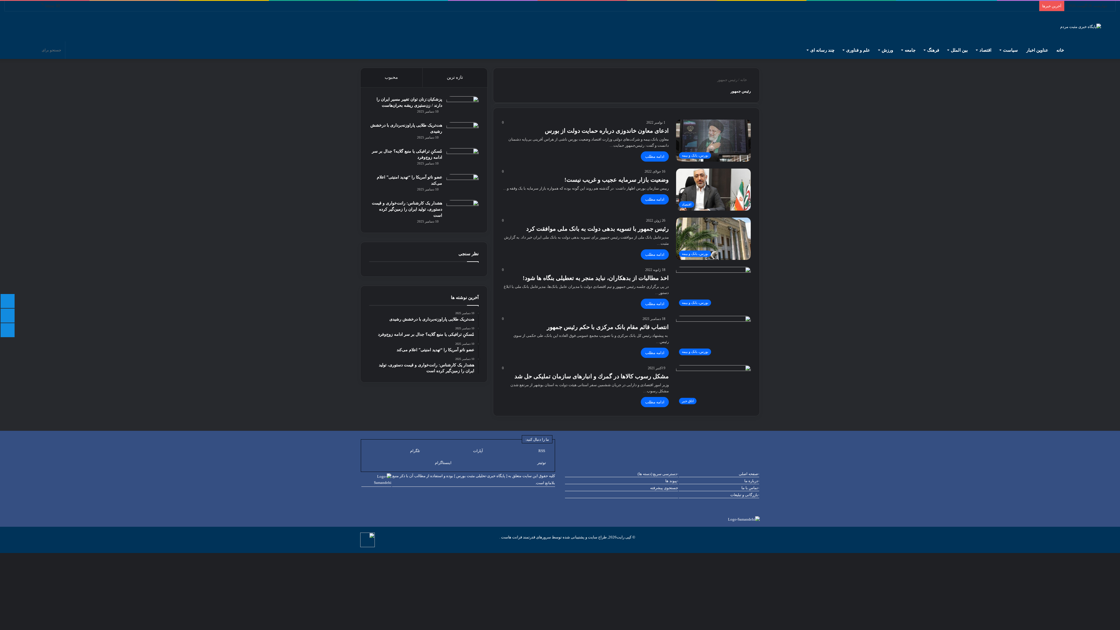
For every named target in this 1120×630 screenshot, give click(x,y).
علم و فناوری (858, 50)
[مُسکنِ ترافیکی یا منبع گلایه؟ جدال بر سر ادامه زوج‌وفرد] (463, 159)
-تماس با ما (750, 488)
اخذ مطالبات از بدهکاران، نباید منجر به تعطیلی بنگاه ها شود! (596, 278)
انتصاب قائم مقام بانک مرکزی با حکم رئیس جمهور (608, 327)
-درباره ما (751, 481)
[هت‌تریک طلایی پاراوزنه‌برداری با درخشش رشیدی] (463, 133)
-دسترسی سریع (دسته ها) (658, 474)
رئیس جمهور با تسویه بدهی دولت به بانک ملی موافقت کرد (597, 228)
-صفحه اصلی (749, 474)
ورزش (887, 50)
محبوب (391, 77)
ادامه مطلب (654, 156)
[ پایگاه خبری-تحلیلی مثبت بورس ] (480, 476)
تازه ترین (455, 77)
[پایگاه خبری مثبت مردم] (1088, 26)
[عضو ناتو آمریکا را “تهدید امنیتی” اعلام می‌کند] (463, 185)
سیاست (1010, 50)
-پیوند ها (671, 481)
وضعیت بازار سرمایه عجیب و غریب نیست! (616, 179)
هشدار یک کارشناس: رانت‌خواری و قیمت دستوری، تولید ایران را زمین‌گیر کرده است (407, 209)
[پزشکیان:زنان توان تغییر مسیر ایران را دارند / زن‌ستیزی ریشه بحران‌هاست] (463, 107)
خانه (1060, 50)
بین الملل (959, 50)
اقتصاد (985, 50)
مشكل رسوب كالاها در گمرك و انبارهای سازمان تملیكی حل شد (591, 376)
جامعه (910, 50)
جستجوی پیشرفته (664, 488)
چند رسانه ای (822, 50)
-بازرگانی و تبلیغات (744, 495)
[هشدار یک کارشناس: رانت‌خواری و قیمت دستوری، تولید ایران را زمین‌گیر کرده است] (463, 211)
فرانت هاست (511, 537)
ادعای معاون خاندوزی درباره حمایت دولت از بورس (607, 130)
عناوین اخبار (1037, 50)
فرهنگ (933, 50)
